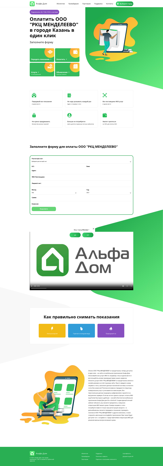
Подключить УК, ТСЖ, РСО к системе (44, 12)
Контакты (109, 4)
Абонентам (61, 4)
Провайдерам (73, 4)
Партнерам (86, 4)
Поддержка (98, 4)
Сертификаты (127, 453)
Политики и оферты (101, 456)
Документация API (128, 456)
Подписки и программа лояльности (106, 459)
